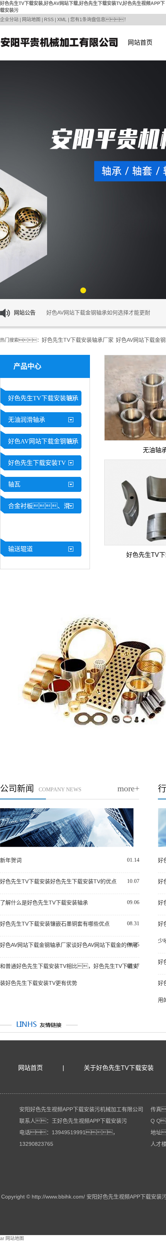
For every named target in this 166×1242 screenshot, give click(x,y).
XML (62, 19)
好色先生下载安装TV (37, 463)
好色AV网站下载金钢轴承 (43, 441)
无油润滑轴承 (26, 419)
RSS (49, 19)
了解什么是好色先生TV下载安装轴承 (44, 902)
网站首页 (140, 42)
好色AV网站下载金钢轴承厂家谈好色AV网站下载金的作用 (68, 945)
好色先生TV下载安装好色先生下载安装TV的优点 (58, 881)
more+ (128, 788)
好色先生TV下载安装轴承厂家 (77, 340)
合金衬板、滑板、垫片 (35, 517)
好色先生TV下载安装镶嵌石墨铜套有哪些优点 (55, 924)
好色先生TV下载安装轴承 (43, 398)
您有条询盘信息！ (99, 19)
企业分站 (9, 19)
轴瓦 (14, 484)
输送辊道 (20, 549)
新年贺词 (11, 860)
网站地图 (31, 19)
